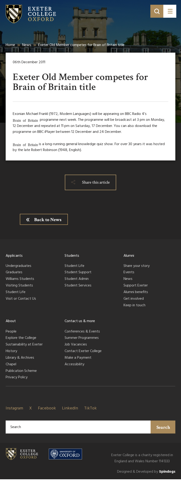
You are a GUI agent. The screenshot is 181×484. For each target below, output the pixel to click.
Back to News (48, 220)
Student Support (78, 272)
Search (163, 427)
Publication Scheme (21, 371)
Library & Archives (20, 358)
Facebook (47, 408)
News (26, 45)
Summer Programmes (82, 338)
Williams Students (20, 279)
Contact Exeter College (83, 351)
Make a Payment (78, 358)
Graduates (14, 272)
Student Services (78, 286)
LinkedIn (70, 408)
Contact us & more (80, 321)
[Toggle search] (156, 11)
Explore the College (21, 338)
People (11, 332)
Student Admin (77, 279)
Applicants (14, 256)
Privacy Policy (17, 377)
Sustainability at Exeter (24, 345)
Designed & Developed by (146, 472)
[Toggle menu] (169, 11)
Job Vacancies (76, 345)
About (11, 321)
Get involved (133, 299)
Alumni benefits (135, 292)
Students (72, 256)
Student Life (15, 292)
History (11, 351)
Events (128, 272)
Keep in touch (134, 305)
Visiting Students (19, 286)
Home (10, 45)
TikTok (90, 408)
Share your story (136, 266)
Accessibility (74, 364)
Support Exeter (135, 286)
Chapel (11, 364)
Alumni (128, 256)
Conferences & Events (82, 332)
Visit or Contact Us (21, 299)
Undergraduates (18, 266)
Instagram (14, 408)
